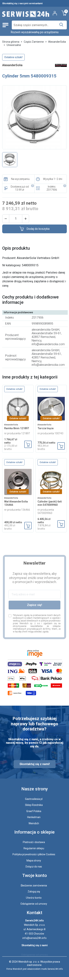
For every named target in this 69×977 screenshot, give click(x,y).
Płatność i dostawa (34, 842)
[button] (5, 218)
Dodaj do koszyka (37, 229)
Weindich (34, 823)
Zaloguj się (34, 891)
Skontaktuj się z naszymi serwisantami (22, 3)
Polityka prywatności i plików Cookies (34, 854)
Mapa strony (33, 860)
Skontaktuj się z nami (35, 945)
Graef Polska (33, 811)
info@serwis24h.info (34, 938)
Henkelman (33, 817)
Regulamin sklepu (34, 848)
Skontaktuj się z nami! (35, 764)
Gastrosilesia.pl (34, 798)
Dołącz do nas (34, 866)
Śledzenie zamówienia (34, 885)
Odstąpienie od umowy (33, 903)
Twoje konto (34, 875)
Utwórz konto (34, 897)
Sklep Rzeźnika (34, 805)
